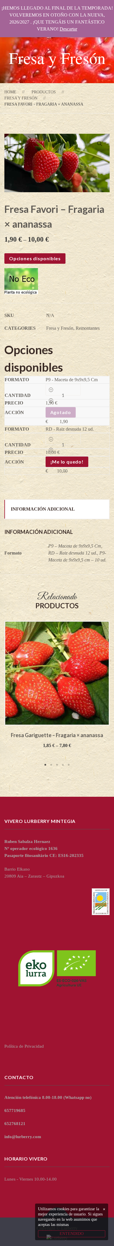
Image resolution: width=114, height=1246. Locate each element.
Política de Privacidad (24, 1046)
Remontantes (88, 328)
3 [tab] (57, 765)
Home (10, 92)
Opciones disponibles (35, 258)
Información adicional (43, 509)
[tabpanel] (57, 685)
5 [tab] (69, 765)
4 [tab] (63, 765)
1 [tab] (45, 765)
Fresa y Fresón (20, 98)
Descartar (68, 28)
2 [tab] (51, 765)
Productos (44, 92)
